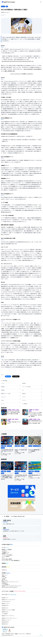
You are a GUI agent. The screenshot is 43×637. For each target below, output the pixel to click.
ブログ (4, 570)
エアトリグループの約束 (13, 591)
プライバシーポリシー (22, 633)
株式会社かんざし (5, 611)
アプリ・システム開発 (36, 445)
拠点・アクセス (5, 580)
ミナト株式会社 (5, 613)
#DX (5, 12)
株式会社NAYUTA (5, 605)
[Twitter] (16, 376)
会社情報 (6, 573)
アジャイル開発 (29, 326)
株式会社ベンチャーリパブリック (8, 615)
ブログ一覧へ (4, 380)
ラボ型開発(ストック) (5, 552)
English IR (12, 633)
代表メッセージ (5, 575)
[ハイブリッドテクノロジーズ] (9, 2)
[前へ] (38, 434)
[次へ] (41, 434)
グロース (3, 557)
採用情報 (16, 633)
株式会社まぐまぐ (5, 608)
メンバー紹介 (4, 577)
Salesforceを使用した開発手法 (7, 559)
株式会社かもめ (5, 624)
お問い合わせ (28, 633)
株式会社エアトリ (5, 597)
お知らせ (3, 633)
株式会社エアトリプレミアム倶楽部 (8, 609)
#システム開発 (8, 453)
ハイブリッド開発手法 (5, 556)
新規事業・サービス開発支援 (6, 549)
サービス (5, 547)
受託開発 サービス (14, 337)
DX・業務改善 (6, 516)
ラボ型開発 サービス (37, 335)
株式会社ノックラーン (6, 603)
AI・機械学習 (4, 445)
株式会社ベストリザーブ (6, 620)
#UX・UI (8, 12)
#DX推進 (2, 12)
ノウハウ (3, 447)
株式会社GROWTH (5, 622)
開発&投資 (6, 567)
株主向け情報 (7, 633)
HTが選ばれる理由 (7, 544)
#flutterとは (30, 452)
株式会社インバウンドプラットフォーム (9, 618)
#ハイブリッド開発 (18, 453)
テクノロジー (9, 445)
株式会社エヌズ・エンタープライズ (8, 599)
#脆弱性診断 (3, 479)
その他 (3, 473)
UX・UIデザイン (4, 551)
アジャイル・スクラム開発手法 (7, 555)
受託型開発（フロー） (5, 553)
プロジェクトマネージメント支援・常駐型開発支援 (10, 560)
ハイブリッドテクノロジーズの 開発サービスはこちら (21, 73)
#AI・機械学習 (3, 453)
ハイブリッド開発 (8, 328)
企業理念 (3, 576)
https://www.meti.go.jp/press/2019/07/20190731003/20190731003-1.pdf (17, 61)
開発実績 (5, 563)
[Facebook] (8, 376)
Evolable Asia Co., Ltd (6, 601)
